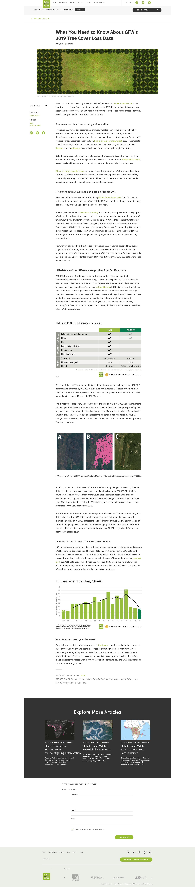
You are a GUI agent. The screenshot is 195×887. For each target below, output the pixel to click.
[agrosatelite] (119, 877)
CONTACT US (46, 859)
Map (54, 3)
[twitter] (134, 852)
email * (73, 810)
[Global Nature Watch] (46, 876)
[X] (37, 133)
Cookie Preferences (106, 884)
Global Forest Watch (123, 103)
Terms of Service (118, 884)
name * (73, 818)
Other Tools (98, 3)
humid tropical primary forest (108, 141)
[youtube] (150, 852)
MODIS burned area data (109, 197)
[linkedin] (128, 852)
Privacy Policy (128, 884)
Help (72, 3)
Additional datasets (131, 159)
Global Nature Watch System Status (142, 884)
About (80, 3)
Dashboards (52, 852)
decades (59, 148)
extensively (92, 212)
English (128, 3)
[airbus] (97, 877)
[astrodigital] (141, 877)
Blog (89, 3)
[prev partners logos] (65, 878)
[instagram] (31, 133)
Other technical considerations (70, 171)
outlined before (103, 287)
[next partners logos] (152, 878)
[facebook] (43, 133)
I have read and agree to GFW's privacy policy (89, 829)
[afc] (75, 877)
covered (83, 212)
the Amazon (103, 645)
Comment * (74, 794)
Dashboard (63, 3)
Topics (61, 852)
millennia (75, 148)
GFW (83, 675)
